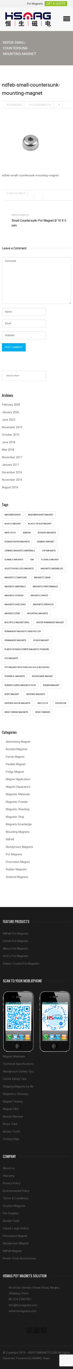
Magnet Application (18, 779)
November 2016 (12, 480)
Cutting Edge (11, 1139)
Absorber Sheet (12, 515)
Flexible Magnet (16, 764)
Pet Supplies (11, 1213)
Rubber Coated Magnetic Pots (20, 685)
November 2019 (12, 427)
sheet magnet (11, 694)
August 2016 (10, 487)
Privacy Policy (11, 1183)
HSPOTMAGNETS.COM (42, 1352)
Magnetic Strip (12, 613)
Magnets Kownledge (19, 824)
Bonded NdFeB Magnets (17, 542)
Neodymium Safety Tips (18, 1071)
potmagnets (16, 104)
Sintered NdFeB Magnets (17, 703)
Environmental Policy (16, 1191)
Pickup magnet (41, 640)
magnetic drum (42, 578)
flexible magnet (50, 560)
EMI (32, 560)
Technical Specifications (18, 1064)
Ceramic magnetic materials (19, 551)
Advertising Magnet (18, 742)
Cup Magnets (48, 551)
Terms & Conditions (15, 1198)
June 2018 (8, 442)
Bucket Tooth (11, 1131)
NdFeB (10, 839)
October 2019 (10, 434)
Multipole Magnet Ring (16, 622)
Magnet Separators (18, 787)
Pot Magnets (11, 658)
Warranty (8, 1176)
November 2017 (12, 457)
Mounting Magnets (37, 613)
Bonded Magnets (16, 749)
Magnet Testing (13, 1101)
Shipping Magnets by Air (18, 1086)
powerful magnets (14, 676)
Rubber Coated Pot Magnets (21, 963)
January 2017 (10, 464)
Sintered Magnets (35, 694)
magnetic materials (15, 586)
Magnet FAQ (10, 1109)
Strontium (60, 703)
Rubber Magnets (16, 869)
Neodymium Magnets (19, 847)
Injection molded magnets (18, 569)
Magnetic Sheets (39, 595)
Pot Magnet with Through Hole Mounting (26, 667)
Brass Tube (10, 1124)
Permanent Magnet (15, 1236)
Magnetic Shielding (15, 604)
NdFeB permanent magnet (50, 622)
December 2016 (12, 472)
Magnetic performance (45, 586)
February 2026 (11, 404)
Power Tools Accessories (19, 1258)
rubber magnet (51, 685)
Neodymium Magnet (16, 1243)
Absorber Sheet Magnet (40, 515)
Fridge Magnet (15, 772)
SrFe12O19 (42, 703)
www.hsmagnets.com (22, 1311)
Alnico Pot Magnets (15, 948)
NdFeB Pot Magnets (15, 933)
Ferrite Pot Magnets (15, 941)
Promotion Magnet (18, 862)
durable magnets (13, 560)
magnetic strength (43, 604)
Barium (27, 533)
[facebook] (29, 1330)
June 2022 (8, 419)
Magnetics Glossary (15, 1094)
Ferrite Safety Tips (14, 1079)
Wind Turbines (42, 712)
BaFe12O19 (10, 533)
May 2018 (8, 449)
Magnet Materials (14, 1056)
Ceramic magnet (45, 542)
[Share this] (30, 197)
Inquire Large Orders (16, 1228)
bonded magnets (47, 533)
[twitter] (36, 1330)
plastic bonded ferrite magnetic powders (26, 649)
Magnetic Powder (17, 802)
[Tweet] (39, 197)
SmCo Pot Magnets (15, 956)
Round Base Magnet (42, 676)
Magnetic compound (15, 578)
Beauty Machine (13, 1116)
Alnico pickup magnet (40, 524)
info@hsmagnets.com (23, 1305)
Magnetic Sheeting (17, 809)
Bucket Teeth (11, 1221)
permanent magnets (15, 640)
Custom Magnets (14, 1206)
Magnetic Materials (18, 794)
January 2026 (10, 412)
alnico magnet (12, 524)
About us (9, 1168)
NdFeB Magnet (12, 1251)
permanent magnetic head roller (22, 631)
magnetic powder (13, 595)
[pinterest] (43, 1330)
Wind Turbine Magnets (16, 712)
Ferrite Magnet (15, 757)
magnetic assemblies (52, 569)
